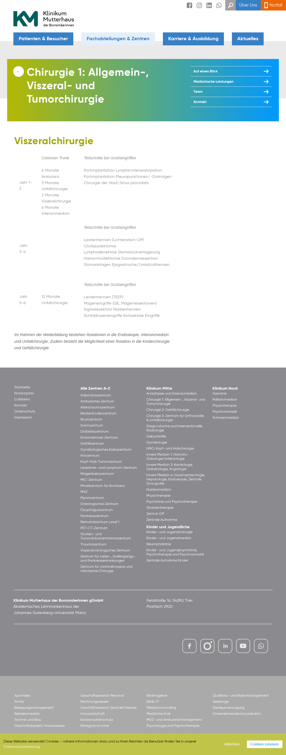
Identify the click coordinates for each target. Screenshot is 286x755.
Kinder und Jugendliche (167, 527)
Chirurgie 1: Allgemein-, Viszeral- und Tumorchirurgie (88, 86)
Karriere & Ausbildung (193, 38)
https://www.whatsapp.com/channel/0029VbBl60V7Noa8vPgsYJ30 (261, 646)
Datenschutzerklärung (22, 747)
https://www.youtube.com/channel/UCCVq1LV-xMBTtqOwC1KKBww (243, 646)
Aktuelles (247, 38)
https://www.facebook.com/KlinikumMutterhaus (189, 646)
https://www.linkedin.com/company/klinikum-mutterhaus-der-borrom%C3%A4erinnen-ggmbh (225, 647)
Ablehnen (232, 744)
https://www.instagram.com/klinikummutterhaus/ (207, 646)
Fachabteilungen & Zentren (118, 38)
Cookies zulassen (264, 744)
